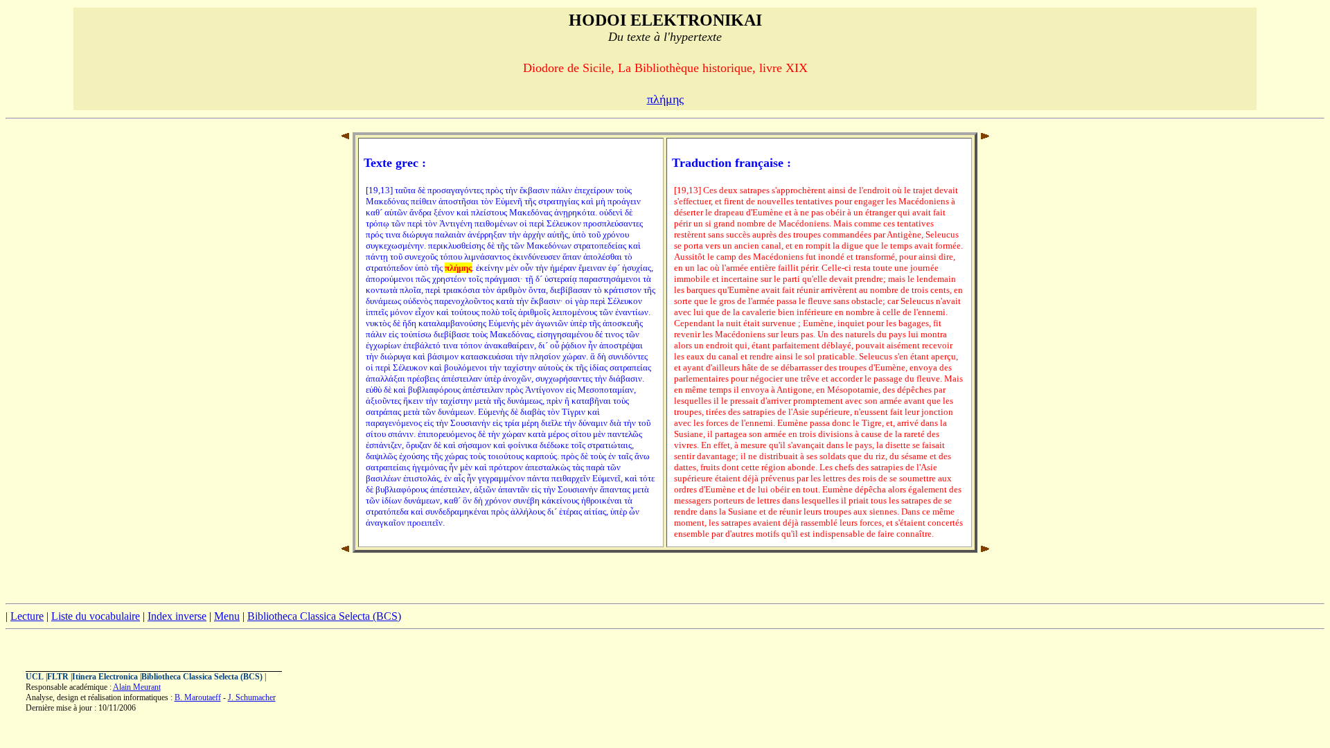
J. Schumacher (252, 697)
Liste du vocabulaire (95, 616)
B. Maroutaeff (198, 697)
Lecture (27, 616)
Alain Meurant (137, 687)
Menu (227, 616)
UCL (35, 677)
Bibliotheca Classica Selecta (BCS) (324, 616)
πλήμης (665, 99)
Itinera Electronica (105, 677)
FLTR (58, 677)
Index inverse (177, 616)
